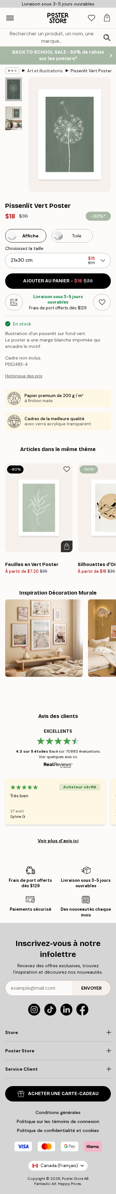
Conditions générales (58, 1112)
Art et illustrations (45, 71)
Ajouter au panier (58, 281)
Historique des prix (23, 376)
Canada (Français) (59, 1165)
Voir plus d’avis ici (58, 841)
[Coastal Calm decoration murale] (44, 638)
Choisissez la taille (24, 248)
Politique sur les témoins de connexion (58, 1121)
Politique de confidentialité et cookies (58, 1130)
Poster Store (72, 1178)
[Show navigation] (10, 18)
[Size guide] (14, 302)
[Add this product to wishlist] (102, 302)
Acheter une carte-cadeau (63, 1093)
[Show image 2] (13, 118)
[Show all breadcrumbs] (12, 70)
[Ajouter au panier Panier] (66, 546)
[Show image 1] (13, 89)
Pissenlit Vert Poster (91, 71)
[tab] (91, 18)
